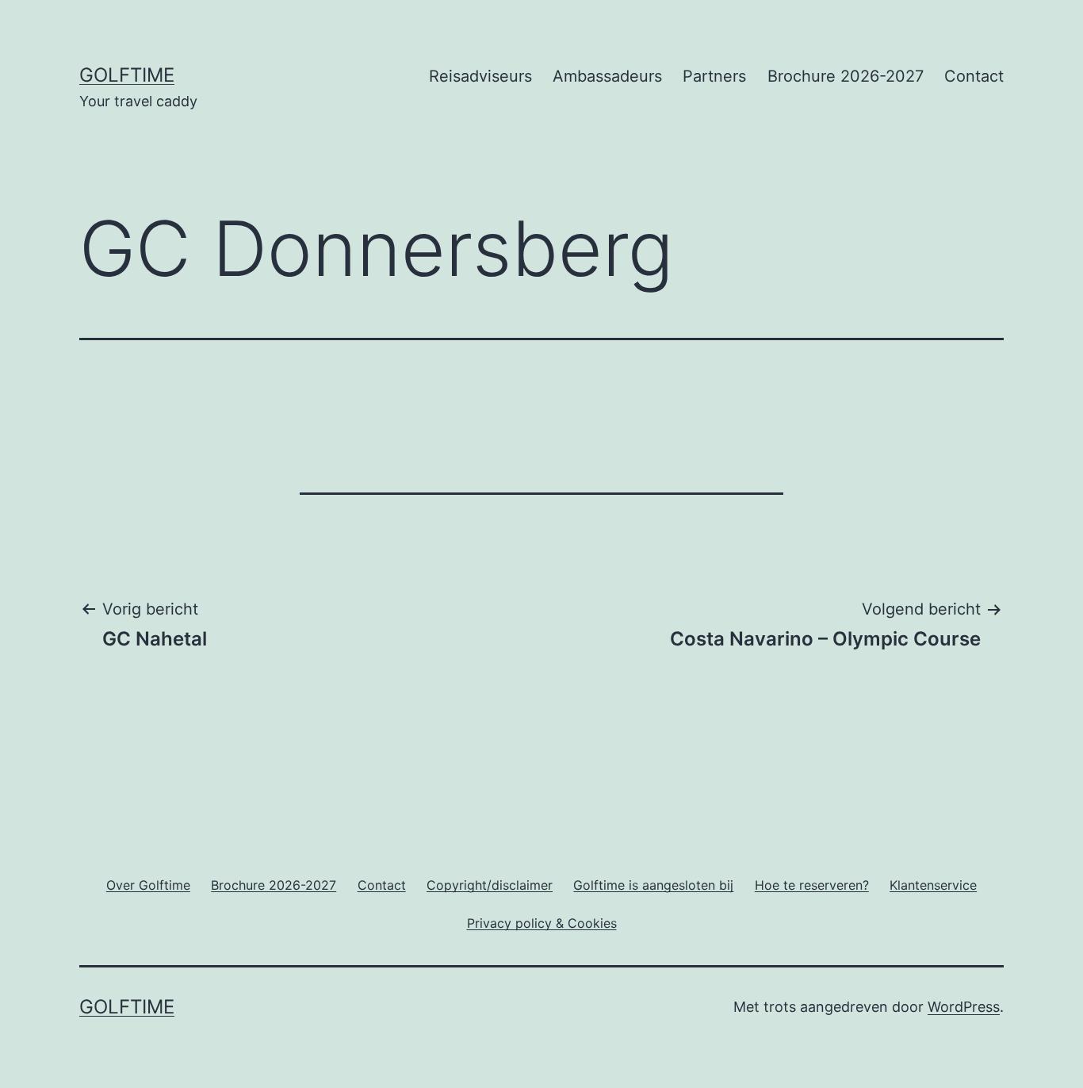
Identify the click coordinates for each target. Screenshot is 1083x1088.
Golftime (126, 74)
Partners (714, 76)
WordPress (964, 1006)
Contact (974, 76)
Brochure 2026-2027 (845, 76)
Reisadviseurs (480, 76)
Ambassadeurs (607, 76)
